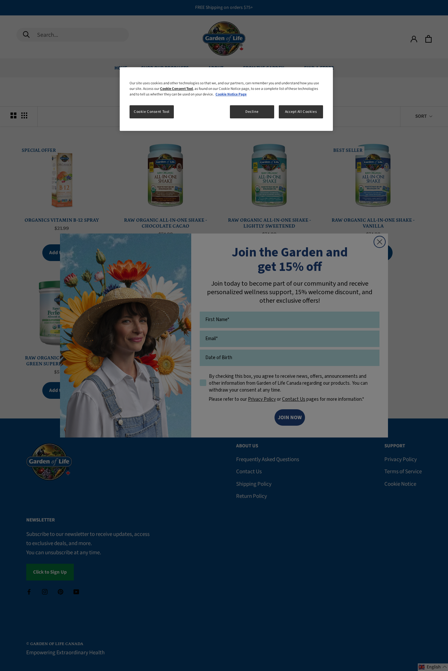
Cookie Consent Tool (152, 111)
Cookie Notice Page (231, 94)
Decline (251, 111)
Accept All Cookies (301, 111)
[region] (226, 99)
